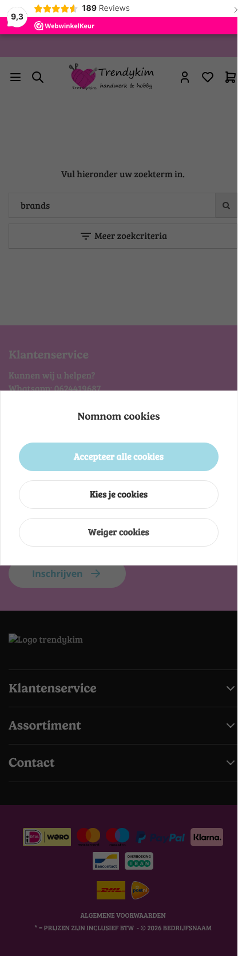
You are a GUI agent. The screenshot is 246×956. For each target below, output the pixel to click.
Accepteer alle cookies (119, 457)
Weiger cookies (118, 532)
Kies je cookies (119, 494)
